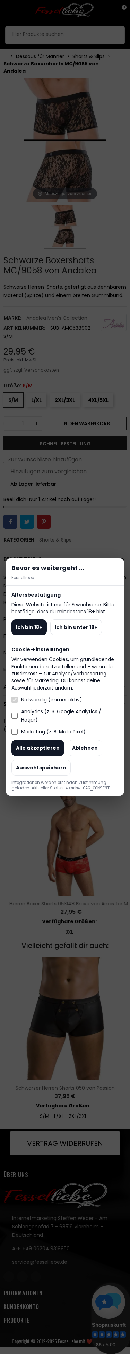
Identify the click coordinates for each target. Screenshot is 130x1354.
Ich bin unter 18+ (76, 627)
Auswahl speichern (41, 767)
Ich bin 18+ (29, 627)
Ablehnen (85, 748)
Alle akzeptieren (38, 748)
